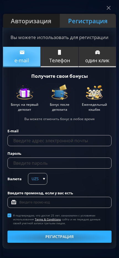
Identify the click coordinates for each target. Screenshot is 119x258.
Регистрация (88, 21)
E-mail (13, 130)
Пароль (14, 153)
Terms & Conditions (48, 219)
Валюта (14, 178)
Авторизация (31, 21)
